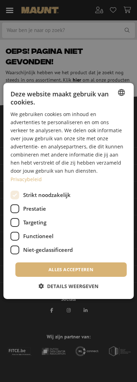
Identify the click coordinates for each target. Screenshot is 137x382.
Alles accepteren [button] (70, 269)
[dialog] (69, 191)
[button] (68, 286)
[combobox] (121, 92)
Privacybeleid (26, 179)
